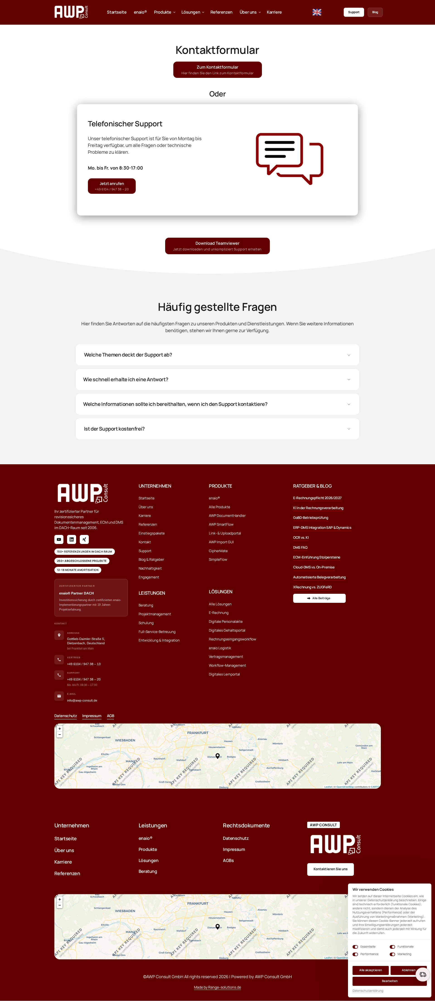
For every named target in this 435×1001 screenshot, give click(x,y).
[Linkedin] (71, 539)
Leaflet (328, 786)
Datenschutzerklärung (368, 991)
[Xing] (84, 539)
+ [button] (59, 728)
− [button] (59, 734)
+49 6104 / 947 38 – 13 (84, 664)
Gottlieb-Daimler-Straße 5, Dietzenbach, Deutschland (86, 641)
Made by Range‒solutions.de (217, 987)
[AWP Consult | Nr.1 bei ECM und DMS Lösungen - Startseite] (71, 12)
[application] (217, 756)
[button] (217, 756)
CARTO (375, 786)
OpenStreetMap (345, 786)
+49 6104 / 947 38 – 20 (84, 679)
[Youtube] (58, 539)
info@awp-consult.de (82, 700)
